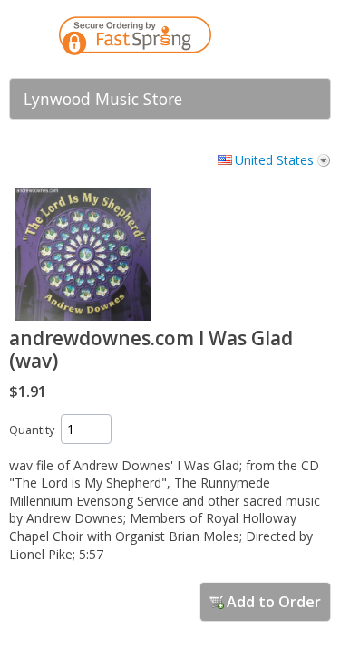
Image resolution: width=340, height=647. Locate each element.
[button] (281, 39)
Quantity (31, 430)
